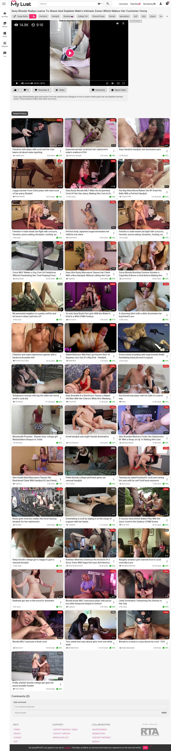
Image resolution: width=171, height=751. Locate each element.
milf (135, 16)
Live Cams (123, 4)
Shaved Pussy (98, 16)
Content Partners (101, 738)
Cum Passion (73, 443)
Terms (17, 729)
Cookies (17, 738)
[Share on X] (123, 23)
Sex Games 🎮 (149, 4)
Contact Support (61, 734)
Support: (58, 725)
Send (164, 713)
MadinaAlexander (128, 648)
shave (152, 16)
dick (143, 16)
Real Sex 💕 (136, 4)
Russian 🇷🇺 (68, 16)
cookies (67, 748)
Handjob (55, 16)
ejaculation (124, 16)
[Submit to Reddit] (117, 23)
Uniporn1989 (126, 197)
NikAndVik (72, 361)
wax (162, 16)
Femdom (43, 16)
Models (96, 742)
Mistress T (19, 648)
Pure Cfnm (72, 320)
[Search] (108, 3)
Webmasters (98, 734)
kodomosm (72, 238)
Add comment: (19, 702)
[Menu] (160, 3)
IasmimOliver (126, 279)
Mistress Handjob (74, 156)
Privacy (17, 734)
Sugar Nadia (22, 16)
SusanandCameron (75, 566)
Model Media (20, 197)
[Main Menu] (4, 4)
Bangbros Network (128, 566)
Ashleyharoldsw (127, 443)
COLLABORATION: (101, 725)
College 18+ (83, 16)
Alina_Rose (19, 279)
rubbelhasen (19, 156)
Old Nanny (19, 402)
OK (145, 748)
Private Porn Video (22, 361)
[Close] (150, 747)
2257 (16, 742)
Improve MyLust (61, 738)
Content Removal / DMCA (65, 729)
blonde (112, 16)
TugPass (71, 279)
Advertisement (99, 729)
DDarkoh (18, 525)
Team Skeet (19, 689)
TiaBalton (71, 525)
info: (16, 725)
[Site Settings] (167, 3)
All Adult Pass (73, 648)
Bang (123, 402)
